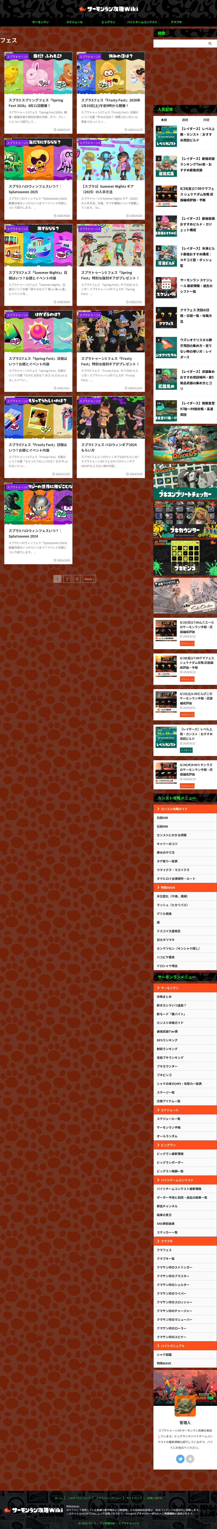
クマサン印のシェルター (173, 1285)
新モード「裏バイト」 (171, 1014)
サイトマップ (134, 1498)
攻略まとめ (164, 996)
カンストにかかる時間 (171, 835)
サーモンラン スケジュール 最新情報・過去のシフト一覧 (196, 286)
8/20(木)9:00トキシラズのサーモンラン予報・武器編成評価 (196, 769)
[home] (190, 1459)
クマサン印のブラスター (173, 1276)
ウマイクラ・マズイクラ (173, 870)
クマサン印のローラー (171, 1328)
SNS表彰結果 (166, 1223)
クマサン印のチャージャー (174, 1311)
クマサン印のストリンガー (174, 1267)
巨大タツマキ (166, 940)
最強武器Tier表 (167, 1031)
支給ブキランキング (170, 1057)
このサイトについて (79, 1498)
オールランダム (167, 1136)
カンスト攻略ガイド (174, 809)
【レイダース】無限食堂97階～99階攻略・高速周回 (197, 409)
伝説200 (162, 817)
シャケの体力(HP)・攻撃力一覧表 (179, 1083)
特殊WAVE (168, 887)
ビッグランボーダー (170, 1162)
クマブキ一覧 (166, 1258)
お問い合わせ (154, 1498)
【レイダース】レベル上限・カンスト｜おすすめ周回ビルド (197, 134)
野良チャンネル (167, 1206)
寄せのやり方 (166, 852)
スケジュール (74, 22)
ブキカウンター (167, 1066)
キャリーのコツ (167, 844)
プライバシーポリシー (108, 1498)
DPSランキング (167, 1040)
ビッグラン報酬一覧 (170, 1171)
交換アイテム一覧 (168, 1101)
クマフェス (164, 1250)
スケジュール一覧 (168, 1118)
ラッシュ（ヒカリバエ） (173, 905)
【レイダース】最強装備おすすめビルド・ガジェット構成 (197, 224)
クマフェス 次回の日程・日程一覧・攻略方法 (196, 316)
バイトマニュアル (173, 1345)
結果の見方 (164, 1215)
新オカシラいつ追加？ (171, 1005)
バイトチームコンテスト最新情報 (179, 1189)
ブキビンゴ (164, 1075)
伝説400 (162, 826)
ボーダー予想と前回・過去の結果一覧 (182, 1197)
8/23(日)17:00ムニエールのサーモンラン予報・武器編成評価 (197, 627)
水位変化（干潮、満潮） (173, 896)
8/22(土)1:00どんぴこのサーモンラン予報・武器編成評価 (196, 698)
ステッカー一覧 (167, 1232)
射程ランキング (167, 1049)
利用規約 (169, 1513)
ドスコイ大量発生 (169, 931)
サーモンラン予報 (169, 1127)
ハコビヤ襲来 (166, 957)
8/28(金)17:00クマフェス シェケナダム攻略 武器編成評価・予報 (197, 194)
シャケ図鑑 (164, 1354)
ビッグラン (108, 22)
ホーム (58, 1498)
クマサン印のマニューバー (174, 1319)
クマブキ (176, 22)
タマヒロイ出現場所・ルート (176, 878)
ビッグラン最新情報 (170, 1154)
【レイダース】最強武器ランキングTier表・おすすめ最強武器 (197, 164)
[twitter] (180, 1459)
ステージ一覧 (166, 1092)
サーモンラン (40, 22)
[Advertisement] (185, 76)
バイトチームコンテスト (142, 22)
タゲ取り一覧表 (167, 861)
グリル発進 (164, 913)
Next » (89, 579)
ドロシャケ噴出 (167, 966)
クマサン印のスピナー (171, 1337)
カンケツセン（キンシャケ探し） (179, 948)
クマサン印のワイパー (171, 1293)
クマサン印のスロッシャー (174, 1302)
